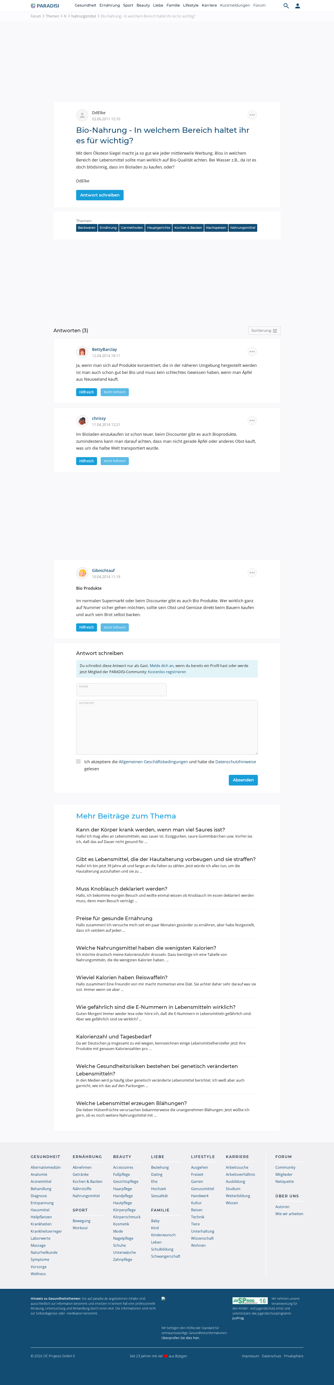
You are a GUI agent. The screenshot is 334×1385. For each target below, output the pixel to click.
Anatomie (39, 1174)
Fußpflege (121, 1174)
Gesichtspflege (125, 1181)
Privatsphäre (293, 1356)
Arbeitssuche (237, 1167)
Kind (155, 1227)
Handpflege (123, 1195)
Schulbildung (162, 1249)
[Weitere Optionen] (252, 115)
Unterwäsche (124, 1252)
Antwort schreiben (100, 195)
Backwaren (86, 227)
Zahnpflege (122, 1259)
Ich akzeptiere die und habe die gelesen (170, 765)
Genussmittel (202, 1188)
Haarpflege (122, 1188)
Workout (80, 1227)
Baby (155, 1220)
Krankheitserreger (46, 1231)
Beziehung (160, 1167)
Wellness (38, 1273)
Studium (233, 1188)
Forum (259, 5)
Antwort (87, 703)
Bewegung (81, 1220)
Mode (118, 1231)
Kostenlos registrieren (167, 671)
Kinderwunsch (163, 1234)
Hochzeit (158, 1188)
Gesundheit (85, 5)
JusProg (238, 1318)
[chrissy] (84, 420)
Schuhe (119, 1245)
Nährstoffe (82, 1188)
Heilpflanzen (41, 1216)
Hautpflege (122, 1202)
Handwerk (200, 1195)
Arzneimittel (41, 1181)
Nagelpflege (123, 1238)
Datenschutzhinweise (235, 761)
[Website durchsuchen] (286, 5)
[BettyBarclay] (84, 351)
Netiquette (284, 1181)
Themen (52, 16)
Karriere (209, 5)
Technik (197, 1216)
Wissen (232, 1202)
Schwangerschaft (165, 1256)
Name (83, 686)
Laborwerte (40, 1238)
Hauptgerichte (158, 227)
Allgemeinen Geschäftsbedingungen (153, 761)
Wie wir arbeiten (289, 1213)
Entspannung (42, 1202)
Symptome (40, 1259)
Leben (156, 1242)
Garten (197, 1181)
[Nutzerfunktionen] (297, 5)
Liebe (158, 5)
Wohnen (198, 1245)
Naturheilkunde (44, 1252)
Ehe (154, 1181)
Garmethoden (132, 227)
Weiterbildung (238, 1195)
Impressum (250, 1356)
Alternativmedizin (46, 1167)
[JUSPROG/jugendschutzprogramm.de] (250, 1300)
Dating (156, 1174)
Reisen (196, 1209)
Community (285, 1167)
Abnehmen (82, 1167)
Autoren (282, 1206)
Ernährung (110, 5)
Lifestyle (191, 5)
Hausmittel (40, 1209)
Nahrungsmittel (83, 16)
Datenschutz (271, 1356)
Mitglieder (284, 1174)
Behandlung (41, 1188)
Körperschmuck (126, 1216)
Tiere (195, 1223)
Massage (38, 1245)
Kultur (196, 1202)
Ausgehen (199, 1167)
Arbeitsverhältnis (240, 1174)
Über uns (287, 1196)
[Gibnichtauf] (84, 572)
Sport (128, 5)
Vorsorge (39, 1266)
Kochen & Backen (188, 227)
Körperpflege (124, 1209)
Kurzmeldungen (235, 5)
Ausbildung (235, 1181)
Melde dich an (162, 665)
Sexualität (159, 1195)
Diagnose (39, 1195)
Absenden (243, 780)
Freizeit (197, 1174)
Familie (173, 5)
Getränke (81, 1174)
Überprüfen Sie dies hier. (181, 1338)
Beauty (143, 5)
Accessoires (123, 1167)
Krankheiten (41, 1223)
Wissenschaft (202, 1238)
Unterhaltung (202, 1231)
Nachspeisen (216, 227)
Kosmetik (121, 1223)
